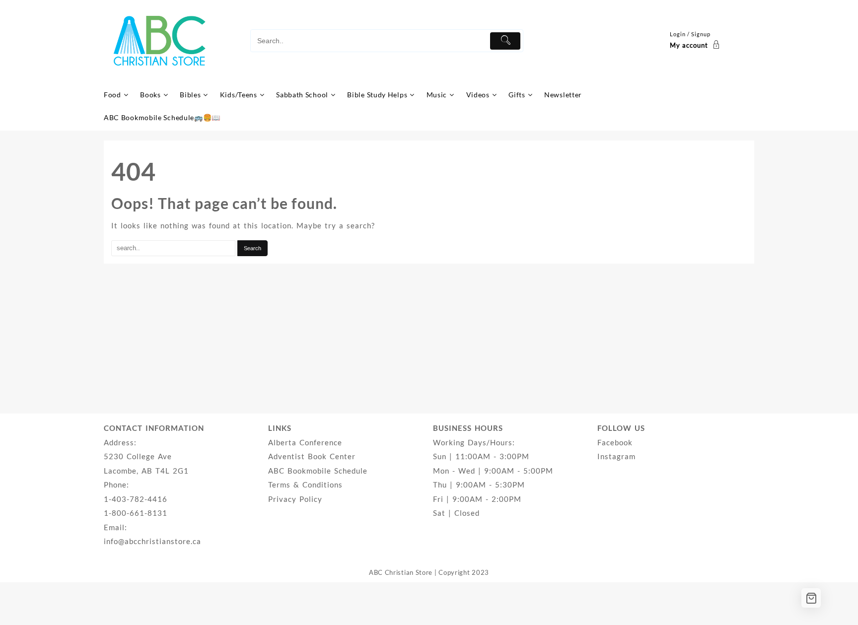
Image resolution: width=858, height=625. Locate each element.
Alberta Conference (305, 442)
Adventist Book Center (312, 456)
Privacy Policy (295, 498)
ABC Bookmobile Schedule (317, 470)
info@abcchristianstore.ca (152, 541)
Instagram (616, 456)
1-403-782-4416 (135, 498)
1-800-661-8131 (135, 512)
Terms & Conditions (305, 484)
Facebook (615, 442)
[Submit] (505, 41)
